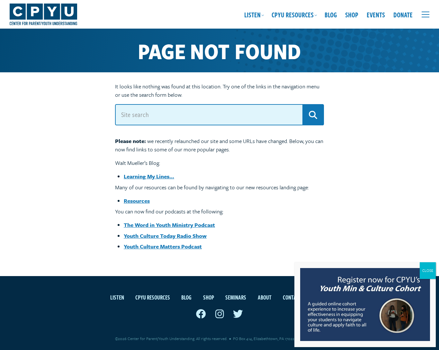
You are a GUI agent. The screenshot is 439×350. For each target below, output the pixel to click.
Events (376, 14)
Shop (351, 14)
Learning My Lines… (149, 176)
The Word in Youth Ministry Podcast (169, 225)
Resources (137, 201)
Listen (252, 14)
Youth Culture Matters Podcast (163, 246)
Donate (403, 14)
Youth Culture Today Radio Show (165, 236)
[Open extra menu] (425, 14)
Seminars (235, 297)
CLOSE (427, 270)
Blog (331, 14)
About (265, 297)
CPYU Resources (293, 14)
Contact (292, 297)
